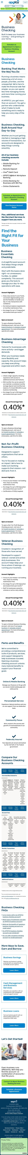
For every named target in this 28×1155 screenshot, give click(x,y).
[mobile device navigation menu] (2, 2)
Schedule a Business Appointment (14, 1090)
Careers (7, 1131)
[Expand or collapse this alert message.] (26, 1139)
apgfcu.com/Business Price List (12, 898)
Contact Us (14, 1131)
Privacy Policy (11, 1149)
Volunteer (22, 1129)
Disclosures (15, 1129)
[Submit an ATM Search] (12, 6)
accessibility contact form (11, 1121)
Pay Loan (3, 8)
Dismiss (24, 1153)
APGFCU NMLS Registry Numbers (14, 1113)
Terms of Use (6, 1129)
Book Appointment (20, 8)
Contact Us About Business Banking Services (14, 1082)
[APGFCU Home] (14, 2)
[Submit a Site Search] (22, 6)
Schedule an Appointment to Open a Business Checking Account (11, 48)
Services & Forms (9, 1128)
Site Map (21, 1131)
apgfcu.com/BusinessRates (7, 896)
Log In (25, 2)
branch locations (7, 327)
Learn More (14, 970)
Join (26, 8)
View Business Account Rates (14, 206)
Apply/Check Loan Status (10, 8)
